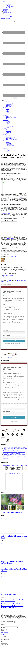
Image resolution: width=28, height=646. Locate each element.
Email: (2, 641)
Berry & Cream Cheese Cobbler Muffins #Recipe (12, 562)
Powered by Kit (14, 345)
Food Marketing (14, 460)
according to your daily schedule (7, 213)
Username (3, 624)
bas (12, 175)
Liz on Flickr (15, 256)
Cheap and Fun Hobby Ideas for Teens (11, 450)
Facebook (5, 278)
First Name (5, 330)
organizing (5, 281)
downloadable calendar (9, 238)
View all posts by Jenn (8, 275)
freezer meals (20, 280)
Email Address (6, 335)
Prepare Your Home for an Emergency (11, 453)
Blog (4, 276)
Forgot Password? (4, 632)
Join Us (2, 634)
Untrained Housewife (5, 18)
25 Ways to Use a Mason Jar (10, 594)
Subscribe (14, 341)
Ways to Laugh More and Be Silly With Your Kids (14, 452)
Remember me (9, 629)
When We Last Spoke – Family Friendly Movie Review (15, 447)
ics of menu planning (17, 175)
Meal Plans (8, 280)
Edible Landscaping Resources (11, 512)
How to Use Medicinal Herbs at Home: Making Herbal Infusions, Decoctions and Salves (12, 605)
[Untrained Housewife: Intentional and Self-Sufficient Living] (14, 465)
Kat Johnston (10, 256)
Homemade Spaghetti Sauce (20, 196)
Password (3, 627)
